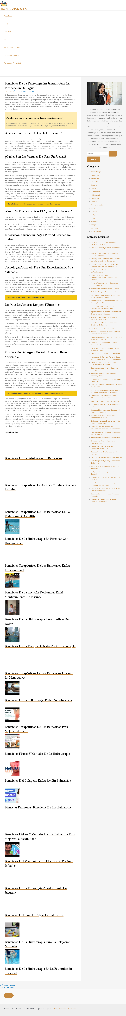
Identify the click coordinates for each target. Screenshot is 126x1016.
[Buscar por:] (102, 154)
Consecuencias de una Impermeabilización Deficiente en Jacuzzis (104, 277)
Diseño (93, 188)
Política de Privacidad (12, 63)
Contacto (7, 32)
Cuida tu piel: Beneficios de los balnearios (106, 457)
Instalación (95, 198)
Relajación (95, 215)
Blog (6, 24)
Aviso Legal (8, 16)
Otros (93, 208)
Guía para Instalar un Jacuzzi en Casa (105, 401)
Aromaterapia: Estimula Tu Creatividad (105, 438)
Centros (94, 185)
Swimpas (94, 221)
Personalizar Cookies (12, 47)
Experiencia (95, 192)
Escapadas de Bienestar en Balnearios (105, 354)
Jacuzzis (94, 202)
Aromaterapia (96, 172)
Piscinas (94, 211)
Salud (93, 218)
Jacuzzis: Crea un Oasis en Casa (102, 328)
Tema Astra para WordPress (65, 1009)
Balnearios (95, 175)
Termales (94, 228)
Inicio (6, 39)
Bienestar (94, 182)
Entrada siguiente (8, 987)
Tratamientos (96, 231)
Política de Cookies (11, 55)
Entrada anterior (7, 985)
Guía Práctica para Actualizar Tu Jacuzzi (105, 292)
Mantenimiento (97, 205)
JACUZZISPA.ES (13, 9)
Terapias (94, 225)
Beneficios (10, 91)
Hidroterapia (96, 195)
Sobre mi (7, 71)
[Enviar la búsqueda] (113, 154)
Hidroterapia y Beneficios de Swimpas (105, 288)
